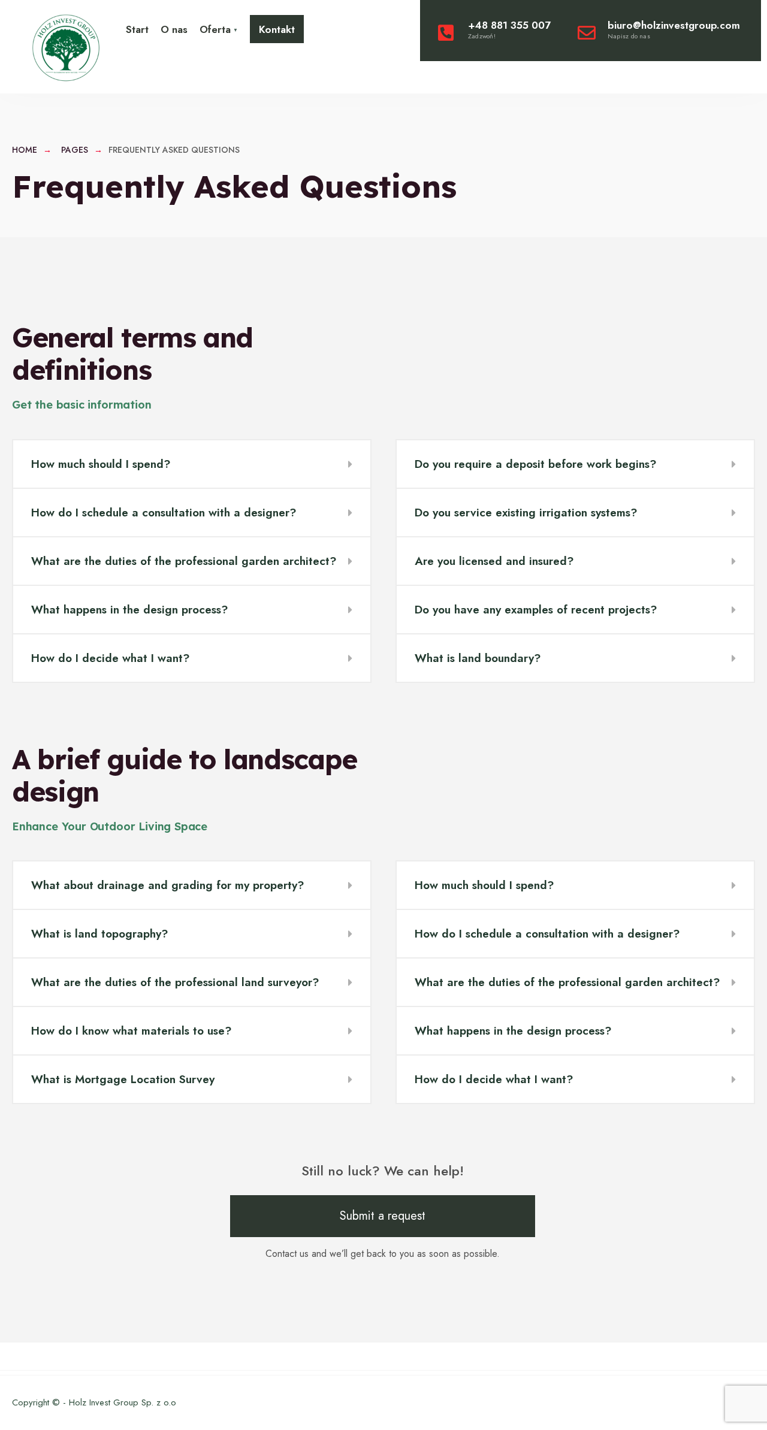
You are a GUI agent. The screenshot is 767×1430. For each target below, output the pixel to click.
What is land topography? (99, 934)
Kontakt (277, 29)
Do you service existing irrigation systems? (526, 512)
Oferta (215, 29)
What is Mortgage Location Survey (123, 1079)
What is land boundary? (478, 658)
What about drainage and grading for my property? (167, 885)
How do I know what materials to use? (131, 1031)
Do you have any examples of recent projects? (536, 609)
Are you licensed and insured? (494, 561)
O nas (174, 29)
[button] (191, 464)
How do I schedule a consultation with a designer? (164, 512)
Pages (74, 150)
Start (137, 29)
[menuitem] (219, 29)
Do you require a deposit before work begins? (536, 464)
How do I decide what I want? (110, 658)
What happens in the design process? (129, 609)
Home (24, 150)
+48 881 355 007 (509, 29)
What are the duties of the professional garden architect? (184, 561)
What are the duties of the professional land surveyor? (175, 982)
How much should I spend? (101, 464)
